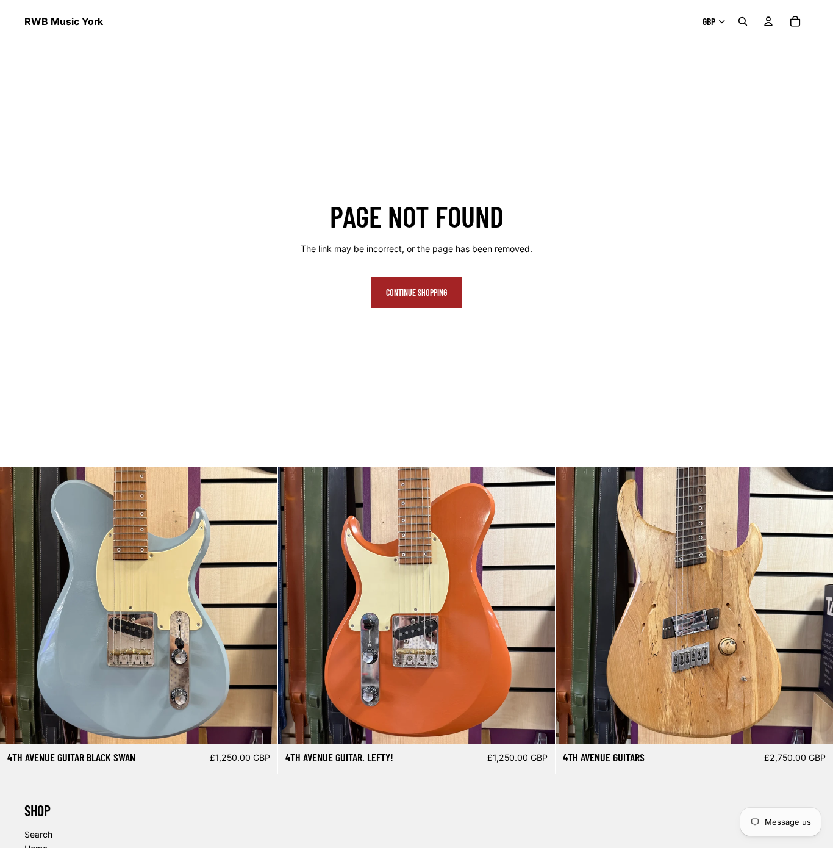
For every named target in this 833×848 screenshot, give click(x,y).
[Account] (768, 21)
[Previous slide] (18, 605)
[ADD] (259, 726)
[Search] (742, 21)
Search (38, 834)
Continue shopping (416, 292)
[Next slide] (259, 605)
